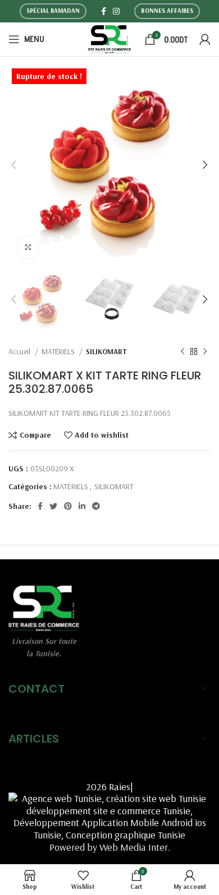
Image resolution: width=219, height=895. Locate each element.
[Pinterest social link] (68, 506)
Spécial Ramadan (53, 11)
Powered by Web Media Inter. (109, 847)
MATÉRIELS (59, 351)
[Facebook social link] (104, 11)
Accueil (20, 351)
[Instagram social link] (116, 11)
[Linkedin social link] (82, 506)
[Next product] (205, 352)
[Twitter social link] (53, 506)
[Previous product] (182, 352)
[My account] (205, 39)
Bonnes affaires (167, 11)
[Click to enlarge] (28, 247)
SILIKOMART (106, 351)
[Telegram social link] (96, 506)
